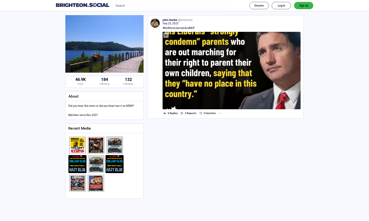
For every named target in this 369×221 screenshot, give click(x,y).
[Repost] (182, 113)
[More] (220, 113)
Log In (281, 5)
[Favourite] (201, 113)
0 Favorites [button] (210, 113)
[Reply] (165, 113)
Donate (259, 5)
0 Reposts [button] (190, 113)
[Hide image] (166, 35)
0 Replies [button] (173, 113)
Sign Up (303, 5)
